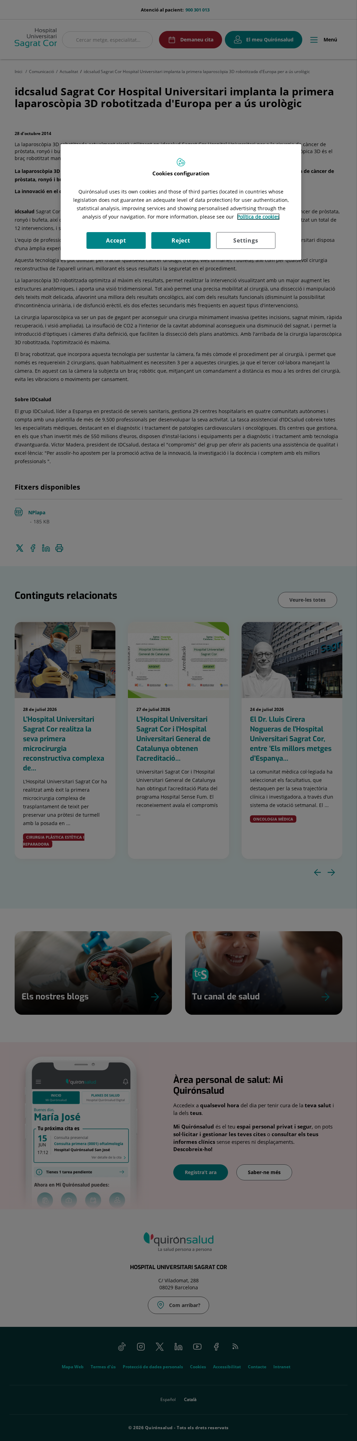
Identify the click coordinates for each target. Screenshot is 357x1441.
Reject (181, 240)
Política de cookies (258, 216)
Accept (116, 240)
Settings (245, 240)
